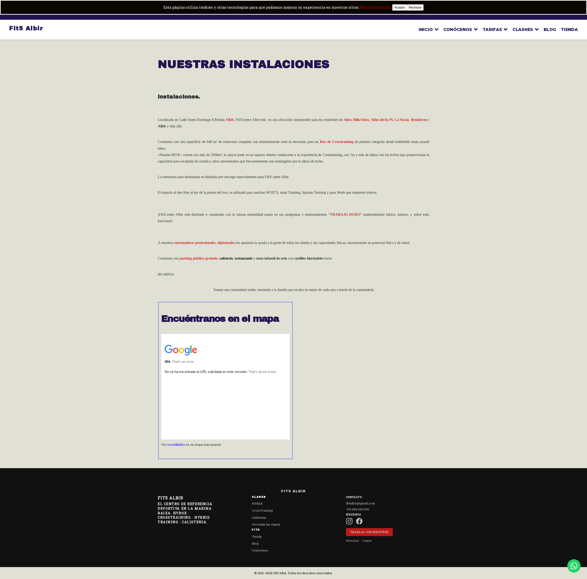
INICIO (426, 29)
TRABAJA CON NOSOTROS (369, 532)
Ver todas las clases (266, 524)
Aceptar (399, 7)
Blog (255, 543)
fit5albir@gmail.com (360, 503)
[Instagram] (349, 521)
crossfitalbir (176, 444)
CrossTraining (262, 510)
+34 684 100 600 (357, 509)
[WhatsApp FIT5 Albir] (574, 566)
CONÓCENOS (457, 29)
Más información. (376, 7)
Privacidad (352, 540)
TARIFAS (492, 29)
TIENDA (569, 29)
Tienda (257, 536)
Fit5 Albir (26, 28)
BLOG (550, 29)
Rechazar (415, 7)
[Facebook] (359, 521)
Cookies (366, 540)
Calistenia (259, 517)
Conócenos (260, 550)
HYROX (257, 503)
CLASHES (522, 29)
